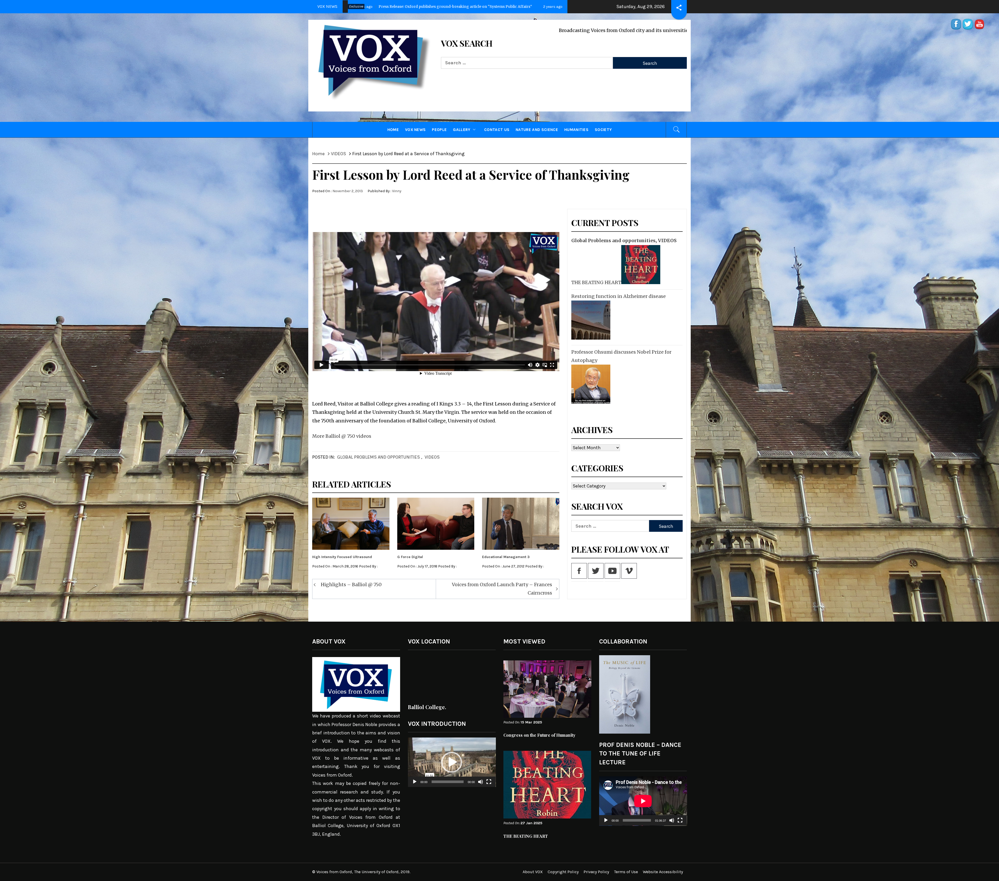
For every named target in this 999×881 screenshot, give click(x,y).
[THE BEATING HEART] (640, 264)
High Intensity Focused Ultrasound (342, 557)
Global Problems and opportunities (378, 457)
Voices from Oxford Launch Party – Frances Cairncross (502, 589)
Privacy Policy (596, 871)
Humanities (576, 129)
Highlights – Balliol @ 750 (351, 585)
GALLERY (461, 129)
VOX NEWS (415, 129)
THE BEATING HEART (596, 282)
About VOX (533, 871)
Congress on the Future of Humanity (539, 735)
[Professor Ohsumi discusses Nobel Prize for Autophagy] (590, 384)
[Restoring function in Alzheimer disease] (590, 320)
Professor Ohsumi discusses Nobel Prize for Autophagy (621, 356)
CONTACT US (496, 129)
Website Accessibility (663, 871)
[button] (451, 762)
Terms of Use (626, 871)
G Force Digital (410, 557)
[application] (452, 762)
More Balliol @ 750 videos (341, 436)
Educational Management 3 (506, 557)
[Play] (414, 785)
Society (603, 129)
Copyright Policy (563, 871)
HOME (393, 129)
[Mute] (480, 785)
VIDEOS (432, 457)
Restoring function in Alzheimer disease (618, 296)
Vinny (396, 191)
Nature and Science (537, 129)
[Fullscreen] (488, 785)
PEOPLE (439, 129)
